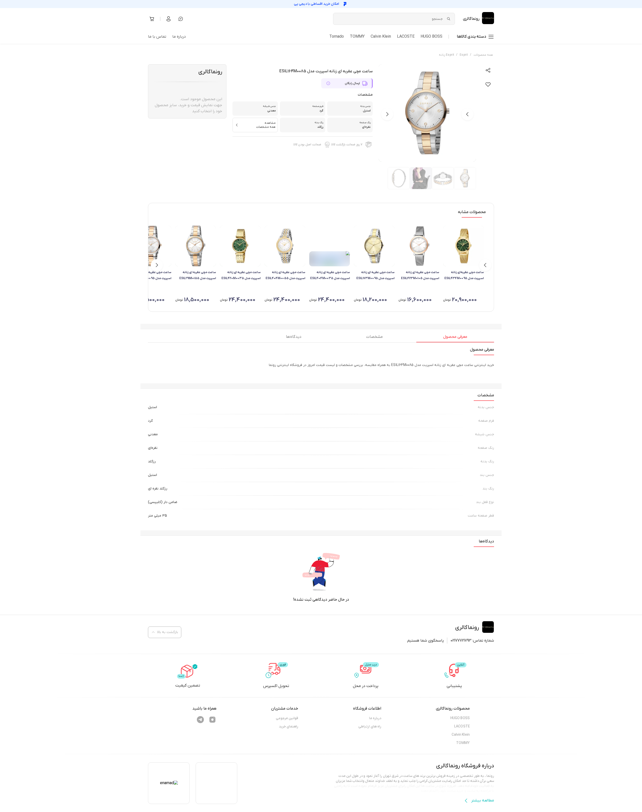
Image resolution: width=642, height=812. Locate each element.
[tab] (455, 338)
